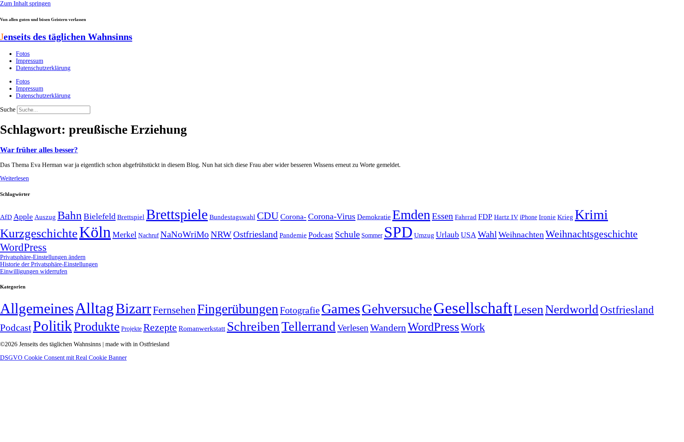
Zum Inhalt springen (25, 3)
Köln (95, 232)
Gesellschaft (472, 308)
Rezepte (160, 327)
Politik (52, 326)
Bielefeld (100, 216)
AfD (6, 217)
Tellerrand (308, 326)
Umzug (424, 235)
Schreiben (253, 326)
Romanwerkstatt (202, 328)
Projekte (131, 328)
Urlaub (447, 234)
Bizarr (133, 309)
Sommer (371, 235)
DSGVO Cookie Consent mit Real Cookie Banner (63, 357)
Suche (7, 109)
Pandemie (293, 235)
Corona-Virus (331, 216)
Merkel (124, 234)
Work (473, 327)
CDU (268, 216)
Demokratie (374, 217)
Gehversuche (397, 309)
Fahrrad (466, 217)
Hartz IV (506, 217)
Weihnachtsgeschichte (591, 234)
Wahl (487, 234)
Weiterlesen (14, 178)
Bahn (69, 215)
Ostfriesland (255, 234)
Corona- (293, 216)
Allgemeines (37, 308)
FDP (485, 216)
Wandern (388, 327)
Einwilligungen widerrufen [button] (33, 271)
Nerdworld (571, 309)
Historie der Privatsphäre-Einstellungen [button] (49, 264)
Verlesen (353, 327)
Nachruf (148, 235)
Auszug (45, 217)
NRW (221, 234)
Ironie (547, 217)
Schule (347, 234)
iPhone (528, 217)
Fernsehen (174, 310)
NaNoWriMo (184, 234)
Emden (411, 214)
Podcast (320, 234)
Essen (442, 216)
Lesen (528, 309)
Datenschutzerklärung (43, 67)
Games (340, 309)
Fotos (23, 53)
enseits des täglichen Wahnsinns (66, 37)
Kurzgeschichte (39, 233)
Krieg (565, 217)
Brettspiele (177, 214)
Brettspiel (130, 217)
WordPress (23, 247)
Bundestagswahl (232, 217)
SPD (398, 232)
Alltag (94, 308)
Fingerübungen (237, 309)
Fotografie (300, 310)
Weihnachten (521, 234)
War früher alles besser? (39, 150)
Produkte (97, 326)
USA (468, 235)
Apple (23, 216)
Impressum (29, 60)
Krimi (591, 214)
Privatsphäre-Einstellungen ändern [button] (43, 257)
